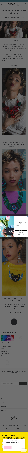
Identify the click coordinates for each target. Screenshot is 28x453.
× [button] (24, 440)
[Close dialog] (27, 216)
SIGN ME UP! (21, 230)
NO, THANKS (21, 232)
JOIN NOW (7, 448)
